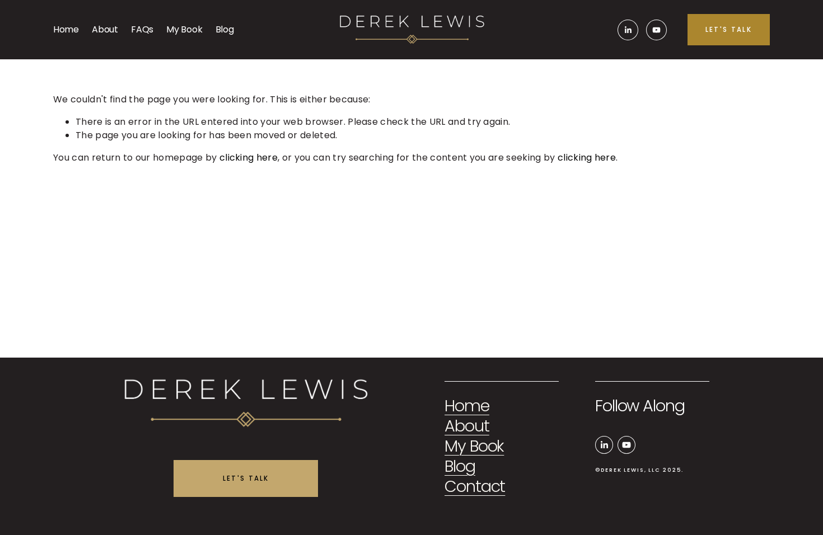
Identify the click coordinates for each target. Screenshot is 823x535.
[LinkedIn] (628, 30)
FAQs (142, 29)
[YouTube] (656, 30)
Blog (225, 29)
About (105, 29)
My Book (184, 29)
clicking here (248, 157)
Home (66, 29)
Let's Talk (728, 29)
